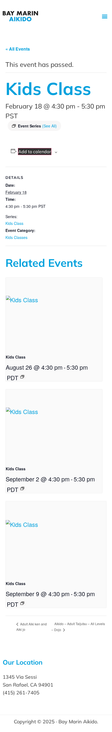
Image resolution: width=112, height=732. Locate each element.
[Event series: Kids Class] (22, 376)
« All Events (17, 49)
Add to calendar (34, 151)
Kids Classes (16, 237)
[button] (104, 16)
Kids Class (14, 223)
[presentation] (54, 314)
